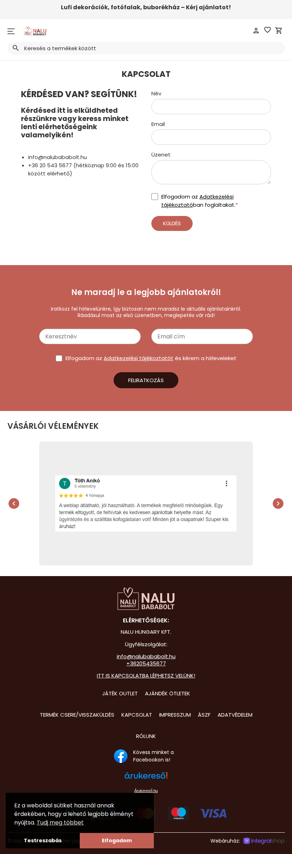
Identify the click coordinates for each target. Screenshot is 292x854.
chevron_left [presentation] (14, 503)
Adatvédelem (235, 714)
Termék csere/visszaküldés (77, 714)
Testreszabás (43, 840)
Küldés (172, 223)
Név (156, 93)
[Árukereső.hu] (146, 779)
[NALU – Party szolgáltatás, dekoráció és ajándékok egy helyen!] (146, 598)
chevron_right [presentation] (278, 503)
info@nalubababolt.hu (146, 656)
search (15, 48)
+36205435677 (146, 663)
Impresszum (175, 714)
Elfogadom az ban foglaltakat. (199, 201)
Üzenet (161, 154)
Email (158, 124)
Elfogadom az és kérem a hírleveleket (151, 358)
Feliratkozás (146, 380)
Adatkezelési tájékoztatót (138, 358)
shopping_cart (279, 31)
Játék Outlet (120, 693)
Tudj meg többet (60, 822)
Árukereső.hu (146, 791)
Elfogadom (117, 840)
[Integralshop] (264, 841)
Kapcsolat (136, 714)
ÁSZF (204, 714)
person (256, 31)
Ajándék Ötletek (167, 693)
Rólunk (146, 736)
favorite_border (267, 30)
